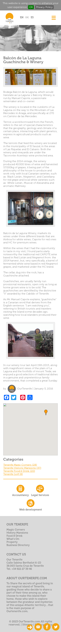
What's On (13, 538)
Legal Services (40, 495)
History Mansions (17, 532)
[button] (46, 412)
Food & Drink (14, 535)
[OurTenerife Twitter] (55, 627)
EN (21, 17)
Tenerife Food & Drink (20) (19, 471)
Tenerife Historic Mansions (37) (22, 467)
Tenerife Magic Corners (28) (20, 464)
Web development (30, 509)
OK (31, 7)
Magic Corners (16, 529)
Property (12, 542)
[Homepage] (9, 23)
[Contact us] (38, 627)
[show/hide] (30, 627)
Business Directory (18, 545)
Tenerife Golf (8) (13, 474)
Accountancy (20, 495)
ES (32, 17)
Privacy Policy (44, 7)
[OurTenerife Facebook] (47, 627)
